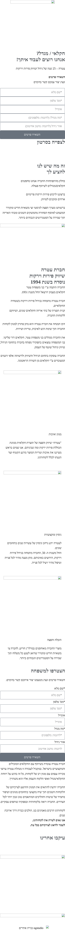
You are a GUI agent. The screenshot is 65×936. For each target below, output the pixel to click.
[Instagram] (50, 849)
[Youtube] (41, 849)
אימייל (61, 715)
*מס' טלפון (59, 701)
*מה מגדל (59, 728)
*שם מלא (59, 688)
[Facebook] (60, 849)
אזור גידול (60, 742)
